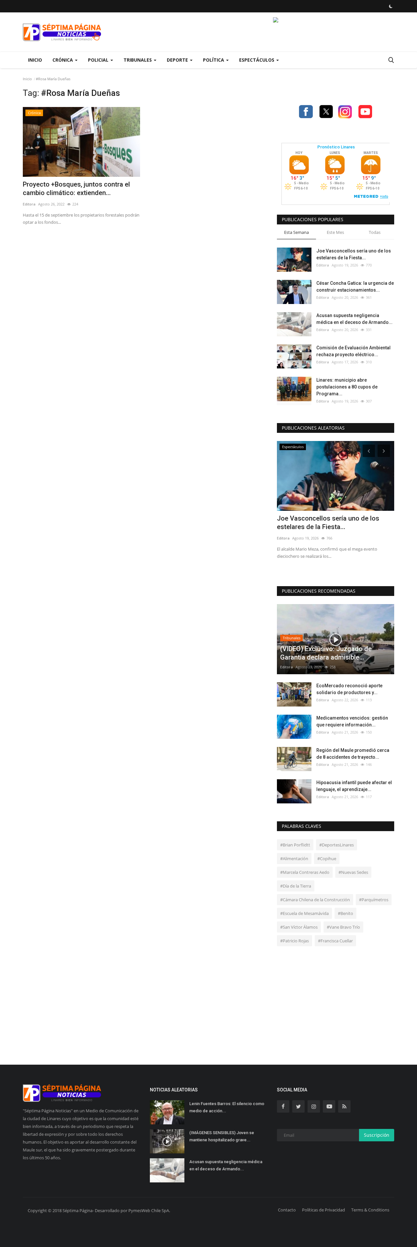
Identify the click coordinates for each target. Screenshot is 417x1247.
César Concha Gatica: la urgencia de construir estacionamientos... (355, 287)
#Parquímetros (373, 900)
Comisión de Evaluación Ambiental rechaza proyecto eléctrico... (353, 351)
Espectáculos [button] (257, 60)
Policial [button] (99, 60)
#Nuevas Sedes (353, 872)
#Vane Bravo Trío (343, 927)
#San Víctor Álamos (299, 927)
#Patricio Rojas (294, 941)
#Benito (345, 913)
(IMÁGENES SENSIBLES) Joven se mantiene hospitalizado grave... (221, 1136)
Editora (29, 204)
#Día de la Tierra (295, 886)
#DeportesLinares (336, 845)
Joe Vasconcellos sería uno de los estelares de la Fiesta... (353, 254)
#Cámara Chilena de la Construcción (315, 900)
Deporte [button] (178, 60)
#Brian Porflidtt (295, 845)
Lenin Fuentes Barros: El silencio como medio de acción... (226, 1107)
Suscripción (376, 1135)
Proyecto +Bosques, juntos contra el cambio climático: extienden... (76, 188)
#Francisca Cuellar (335, 941)
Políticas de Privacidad (323, 1210)
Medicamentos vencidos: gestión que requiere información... (352, 721)
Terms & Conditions (370, 1210)
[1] (390, 6)
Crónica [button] (63, 60)
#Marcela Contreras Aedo (304, 872)
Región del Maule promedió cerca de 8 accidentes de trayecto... (352, 754)
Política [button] (214, 60)
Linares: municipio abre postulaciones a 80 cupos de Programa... (347, 386)
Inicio (35, 60)
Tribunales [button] (138, 60)
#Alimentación (294, 858)
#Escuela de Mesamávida (304, 913)
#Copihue (326, 858)
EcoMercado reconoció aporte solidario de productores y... (349, 689)
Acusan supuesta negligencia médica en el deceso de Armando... (354, 319)
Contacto (287, 1210)
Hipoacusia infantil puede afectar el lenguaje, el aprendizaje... (354, 786)
